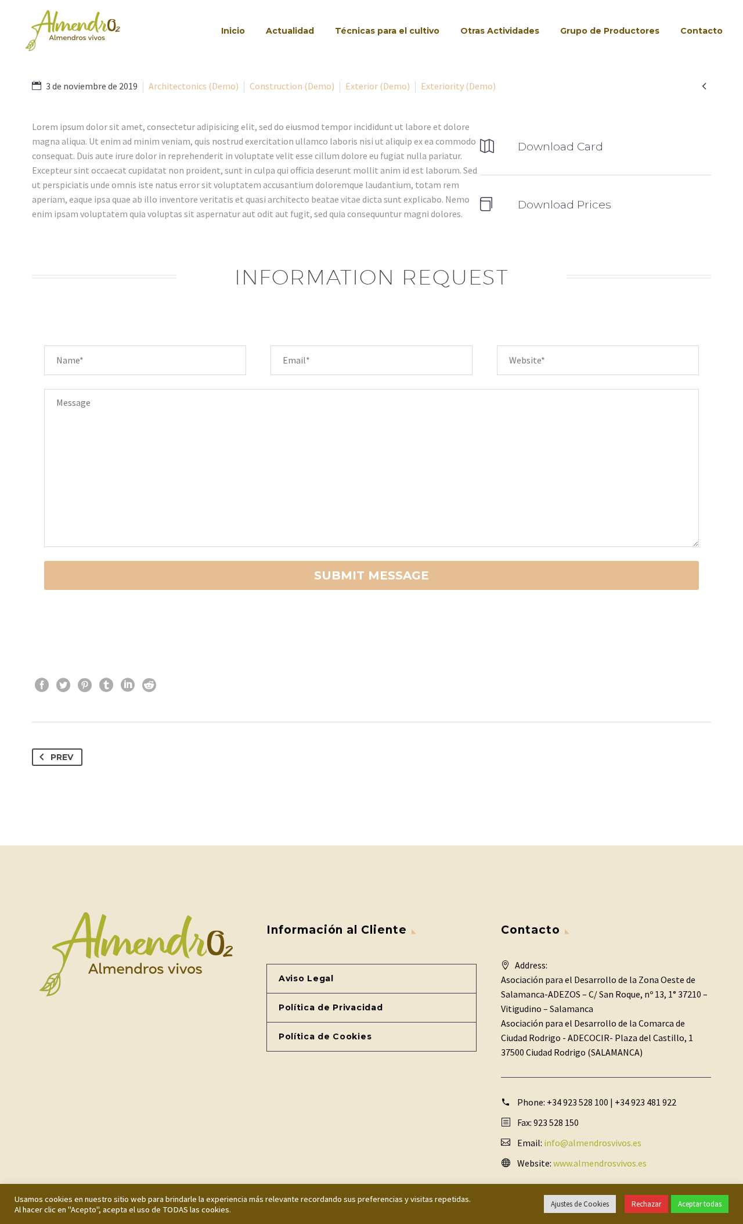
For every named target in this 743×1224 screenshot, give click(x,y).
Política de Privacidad (331, 1007)
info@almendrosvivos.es (592, 1143)
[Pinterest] (85, 685)
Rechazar (646, 1204)
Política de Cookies (325, 1036)
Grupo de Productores (609, 31)
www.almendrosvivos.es (600, 1163)
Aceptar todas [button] (700, 1204)
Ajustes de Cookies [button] (580, 1204)
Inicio (233, 31)
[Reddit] (149, 685)
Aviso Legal (306, 978)
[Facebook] (42, 685)
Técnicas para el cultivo (387, 31)
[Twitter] (63, 685)
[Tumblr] (106, 685)
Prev (62, 757)
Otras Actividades (499, 31)
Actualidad (290, 31)
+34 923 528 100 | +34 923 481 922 (611, 1102)
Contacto (701, 31)
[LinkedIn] (128, 685)
